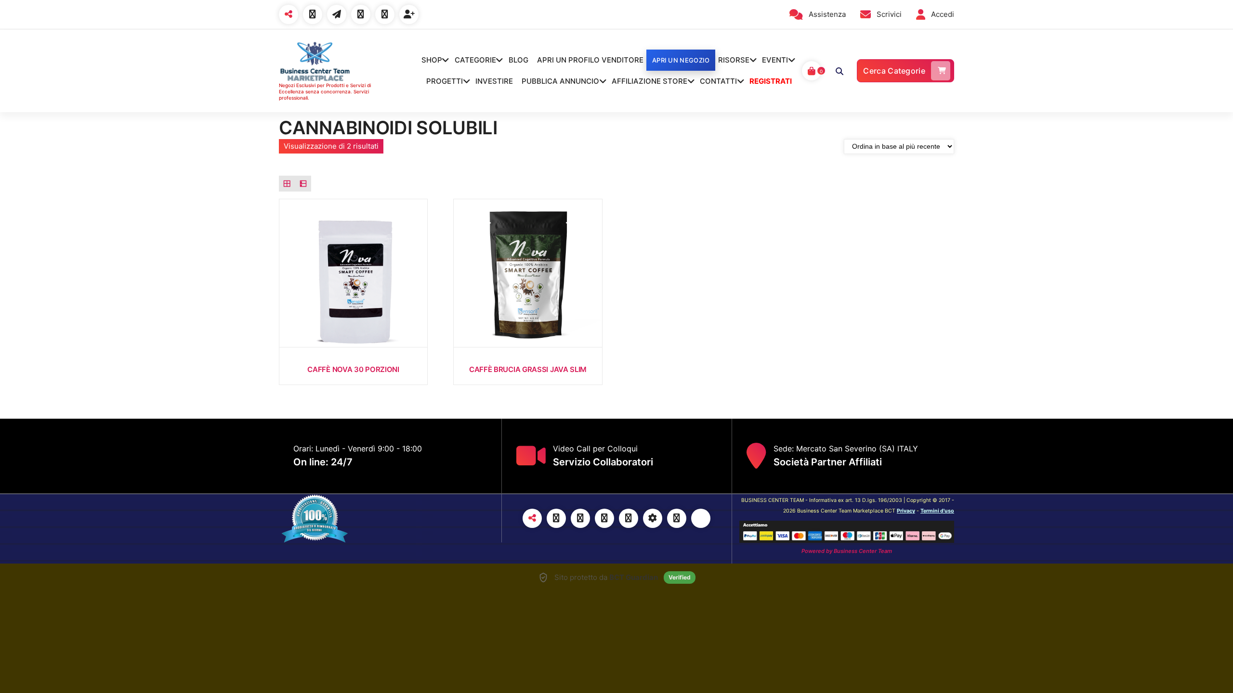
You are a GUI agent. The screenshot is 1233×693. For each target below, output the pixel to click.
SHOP (431, 59)
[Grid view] (287, 184)
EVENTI (775, 59)
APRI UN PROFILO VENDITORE (590, 59)
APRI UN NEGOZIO (681, 60)
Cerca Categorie (894, 71)
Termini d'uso (937, 511)
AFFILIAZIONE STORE (649, 81)
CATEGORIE (475, 59)
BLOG (518, 59)
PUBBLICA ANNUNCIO (560, 81)
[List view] (303, 184)
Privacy (906, 511)
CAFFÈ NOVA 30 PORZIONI (353, 369)
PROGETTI (444, 81)
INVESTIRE (494, 81)
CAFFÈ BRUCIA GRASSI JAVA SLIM (528, 369)
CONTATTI (718, 81)
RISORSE (733, 59)
